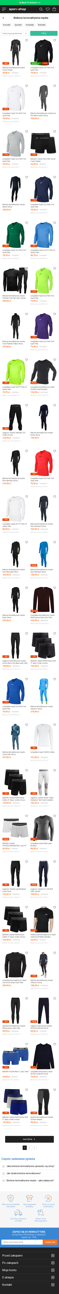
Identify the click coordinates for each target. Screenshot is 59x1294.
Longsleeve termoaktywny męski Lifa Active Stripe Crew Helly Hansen (14, 982)
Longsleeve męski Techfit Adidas (43, 752)
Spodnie (18, 25)
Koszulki (6, 25)
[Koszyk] (54, 9)
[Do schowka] (26, 40)
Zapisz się (50, 1242)
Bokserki (41, 25)
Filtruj (44, 33)
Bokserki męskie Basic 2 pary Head (15, 1072)
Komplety (30, 25)
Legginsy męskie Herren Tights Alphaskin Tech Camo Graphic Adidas (42, 800)
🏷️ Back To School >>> (29, 2)
